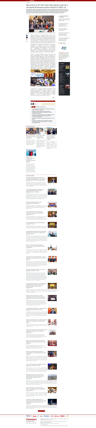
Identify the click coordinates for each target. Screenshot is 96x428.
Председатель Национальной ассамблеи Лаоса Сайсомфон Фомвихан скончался (63, 29)
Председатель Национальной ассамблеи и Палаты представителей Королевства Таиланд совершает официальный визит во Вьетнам (62, 89)
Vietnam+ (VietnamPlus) (32, 0)
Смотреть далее (30, 175)
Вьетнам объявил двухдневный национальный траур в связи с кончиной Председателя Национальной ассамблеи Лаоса (63, 24)
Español (63, 0)
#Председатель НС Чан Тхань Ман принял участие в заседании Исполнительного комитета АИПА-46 (42, 101)
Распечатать (27, 39)
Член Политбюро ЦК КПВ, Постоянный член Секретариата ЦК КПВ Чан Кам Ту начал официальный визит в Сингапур (35, 190)
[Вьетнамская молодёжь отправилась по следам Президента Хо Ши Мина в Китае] (52, 272)
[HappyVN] (67, 416)
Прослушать (62, 70)
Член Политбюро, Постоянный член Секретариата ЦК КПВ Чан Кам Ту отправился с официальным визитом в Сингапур (36, 232)
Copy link (27, 41)
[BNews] (38, 416)
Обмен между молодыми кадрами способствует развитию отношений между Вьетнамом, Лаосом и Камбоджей (36, 342)
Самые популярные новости (64, 17)
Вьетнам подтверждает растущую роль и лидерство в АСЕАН (40, 136)
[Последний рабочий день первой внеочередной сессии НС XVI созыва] (52, 225)
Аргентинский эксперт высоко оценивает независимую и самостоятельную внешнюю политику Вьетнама (34, 213)
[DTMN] (57, 416)
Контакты (51, 419)
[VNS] (47, 416)
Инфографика (63, 43)
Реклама (47, 419)
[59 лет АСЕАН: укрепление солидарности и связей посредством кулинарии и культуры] (52, 367)
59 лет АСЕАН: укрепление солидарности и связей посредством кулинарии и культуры (36, 365)
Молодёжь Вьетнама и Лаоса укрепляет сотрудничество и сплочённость (34, 202)
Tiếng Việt (56, 0)
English (59, 0)
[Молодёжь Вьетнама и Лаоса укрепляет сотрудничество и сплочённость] (52, 204)
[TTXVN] (28, 416)
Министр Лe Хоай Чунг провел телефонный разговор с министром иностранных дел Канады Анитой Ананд (36, 321)
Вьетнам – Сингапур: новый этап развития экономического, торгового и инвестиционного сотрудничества (35, 246)
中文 (65, 0)
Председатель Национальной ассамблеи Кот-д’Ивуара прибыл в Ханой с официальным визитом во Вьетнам (36, 353)
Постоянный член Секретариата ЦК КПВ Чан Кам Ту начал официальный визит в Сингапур (43, 109)
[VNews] (31, 416)
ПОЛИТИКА (28, 2)
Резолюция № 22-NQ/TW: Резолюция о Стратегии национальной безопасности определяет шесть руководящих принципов (64, 56)
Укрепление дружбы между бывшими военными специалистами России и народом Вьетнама (64, 19)
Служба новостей (42, 419)
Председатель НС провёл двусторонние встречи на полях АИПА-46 (31, 136)
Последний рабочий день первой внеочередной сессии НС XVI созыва (35, 223)
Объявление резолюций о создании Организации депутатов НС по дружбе (43, 119)
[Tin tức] (35, 416)
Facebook (27, 35)
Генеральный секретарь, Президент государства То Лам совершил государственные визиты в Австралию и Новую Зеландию (62, 77)
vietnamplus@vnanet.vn (45, 424)
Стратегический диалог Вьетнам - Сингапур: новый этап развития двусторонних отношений (36, 309)
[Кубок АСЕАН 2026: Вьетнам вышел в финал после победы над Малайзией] (67, 67)
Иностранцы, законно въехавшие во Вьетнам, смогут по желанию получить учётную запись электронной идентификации (64, 34)
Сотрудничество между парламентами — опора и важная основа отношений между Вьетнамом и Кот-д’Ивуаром (36, 258)
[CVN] (52, 416)
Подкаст (62, 63)
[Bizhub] (41, 416)
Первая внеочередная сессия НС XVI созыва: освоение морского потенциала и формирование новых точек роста (35, 389)
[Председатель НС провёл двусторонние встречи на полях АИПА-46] (31, 131)
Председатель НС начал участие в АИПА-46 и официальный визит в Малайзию (51, 137)
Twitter (27, 37)
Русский (67, 0)
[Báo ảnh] (62, 416)
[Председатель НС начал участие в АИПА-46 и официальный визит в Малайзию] (52, 131)
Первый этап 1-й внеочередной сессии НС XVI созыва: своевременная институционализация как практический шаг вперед (64, 39)
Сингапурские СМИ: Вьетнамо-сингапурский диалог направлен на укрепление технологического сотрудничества (36, 331)
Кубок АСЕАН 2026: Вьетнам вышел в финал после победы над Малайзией (62, 67)
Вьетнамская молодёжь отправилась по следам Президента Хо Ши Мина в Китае (35, 270)
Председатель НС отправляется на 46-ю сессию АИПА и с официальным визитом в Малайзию (31, 159)
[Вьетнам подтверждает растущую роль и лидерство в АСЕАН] (41, 131)
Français (61, 0)
